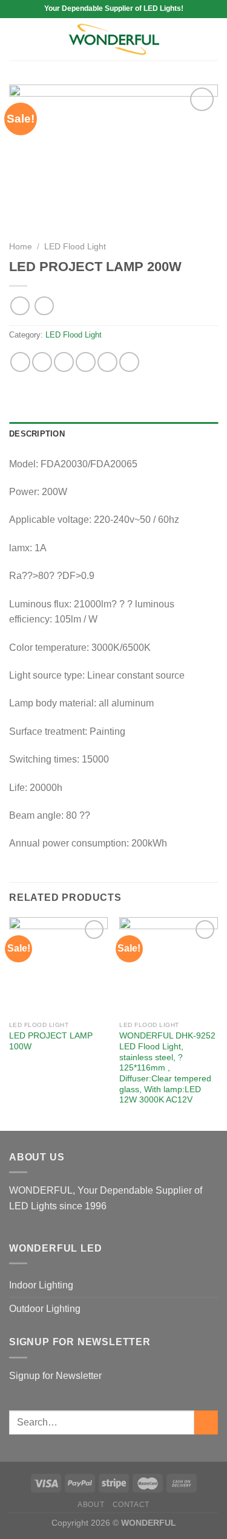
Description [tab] (37, 433)
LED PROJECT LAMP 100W (51, 1041)
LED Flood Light (75, 246)
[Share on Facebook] (42, 362)
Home (20, 246)
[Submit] (206, 1422)
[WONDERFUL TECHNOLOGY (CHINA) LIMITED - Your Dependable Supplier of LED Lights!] (113, 40)
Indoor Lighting (41, 1285)
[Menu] (16, 39)
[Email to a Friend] (86, 362)
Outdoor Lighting (45, 1309)
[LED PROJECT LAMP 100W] (58, 966)
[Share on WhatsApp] (20, 362)
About (90, 1504)
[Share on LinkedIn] (129, 362)
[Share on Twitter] (64, 362)
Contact (131, 1504)
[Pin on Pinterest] (107, 362)
